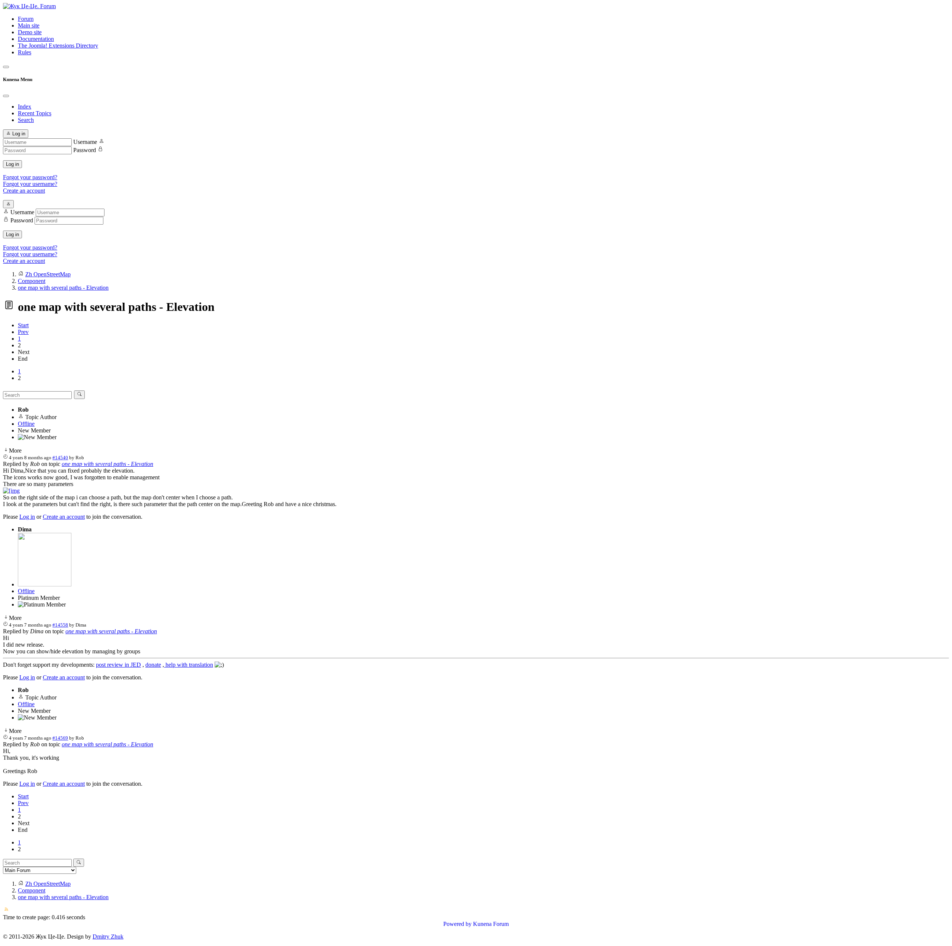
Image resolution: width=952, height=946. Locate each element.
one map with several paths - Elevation (107, 464)
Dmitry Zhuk (108, 936)
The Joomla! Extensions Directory (58, 45)
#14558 (60, 625)
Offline (26, 424)
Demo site (30, 32)
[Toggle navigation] (6, 67)
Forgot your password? (30, 177)
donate (153, 665)
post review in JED (118, 665)
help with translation (188, 665)
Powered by (457, 924)
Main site (28, 25)
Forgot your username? (30, 184)
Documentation (36, 39)
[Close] (6, 96)
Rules (24, 52)
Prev (23, 332)
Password (84, 150)
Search (26, 120)
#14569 (60, 738)
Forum (25, 19)
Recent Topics (34, 113)
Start (23, 325)
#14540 (60, 457)
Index (24, 106)
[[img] (11, 491)
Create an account (24, 190)
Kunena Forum (491, 924)
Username (85, 142)
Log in (12, 164)
